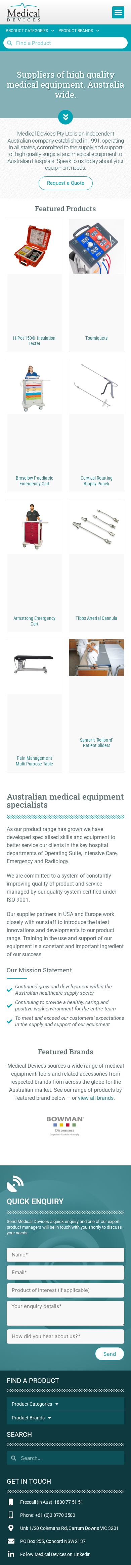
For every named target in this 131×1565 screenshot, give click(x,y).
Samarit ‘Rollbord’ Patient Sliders (96, 742)
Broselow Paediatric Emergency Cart (34, 480)
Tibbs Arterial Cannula (96, 618)
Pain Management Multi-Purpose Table (34, 760)
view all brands (96, 1098)
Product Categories (27, 30)
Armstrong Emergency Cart (34, 621)
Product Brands (75, 30)
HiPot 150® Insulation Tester (34, 340)
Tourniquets (96, 338)
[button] (118, 12)
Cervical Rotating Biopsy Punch (97, 480)
